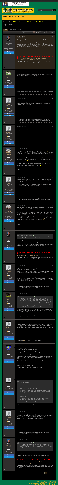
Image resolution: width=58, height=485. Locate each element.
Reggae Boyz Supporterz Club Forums (19, 21)
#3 (52, 98)
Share (10, 51)
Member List (13, 19)
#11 (52, 322)
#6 (52, 177)
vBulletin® (48, 482)
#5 (52, 148)
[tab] (5, 30)
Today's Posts (6, 19)
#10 (52, 293)
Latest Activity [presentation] (12, 29)
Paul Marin (8, 42)
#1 (52, 36)
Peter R (9, 154)
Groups (24, 16)
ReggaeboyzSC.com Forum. (36, 21)
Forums (5, 16)
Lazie (8, 299)
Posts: (7, 49)
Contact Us (40, 478)
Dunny (8, 383)
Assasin (9, 104)
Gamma (9, 77)
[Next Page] (47, 32)
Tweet (9, 53)
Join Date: (6, 48)
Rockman (8, 132)
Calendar (19, 19)
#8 (52, 232)
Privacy (47, 478)
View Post (33, 235)
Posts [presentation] (5, 29)
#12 (52, 346)
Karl (9, 351)
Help (34, 478)
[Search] (54, 10)
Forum (7, 21)
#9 (52, 265)
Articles (17, 16)
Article (45, 316)
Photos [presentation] (19, 29)
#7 (52, 205)
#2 (52, 71)
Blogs (11, 16)
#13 (52, 378)
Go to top (52, 478)
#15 (52, 439)
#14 (52, 411)
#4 (52, 126)
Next (53, 473)
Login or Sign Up (51, 1)
